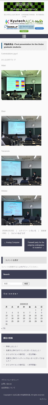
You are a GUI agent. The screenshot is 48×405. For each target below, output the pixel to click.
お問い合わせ (6, 384)
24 (6, 321)
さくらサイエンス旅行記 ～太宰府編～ (21, 365)
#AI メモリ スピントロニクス (17, 12)
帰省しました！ (12, 346)
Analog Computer (11, 242)
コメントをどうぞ (18, 233)
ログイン (23, 267)
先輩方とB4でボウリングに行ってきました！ (23, 350)
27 (24, 321)
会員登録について (8, 388)
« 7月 (3, 328)
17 (6, 318)
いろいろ (32, 231)
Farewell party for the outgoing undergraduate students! (36, 245)
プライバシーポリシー (10, 380)
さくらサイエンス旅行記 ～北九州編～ (21, 354)
